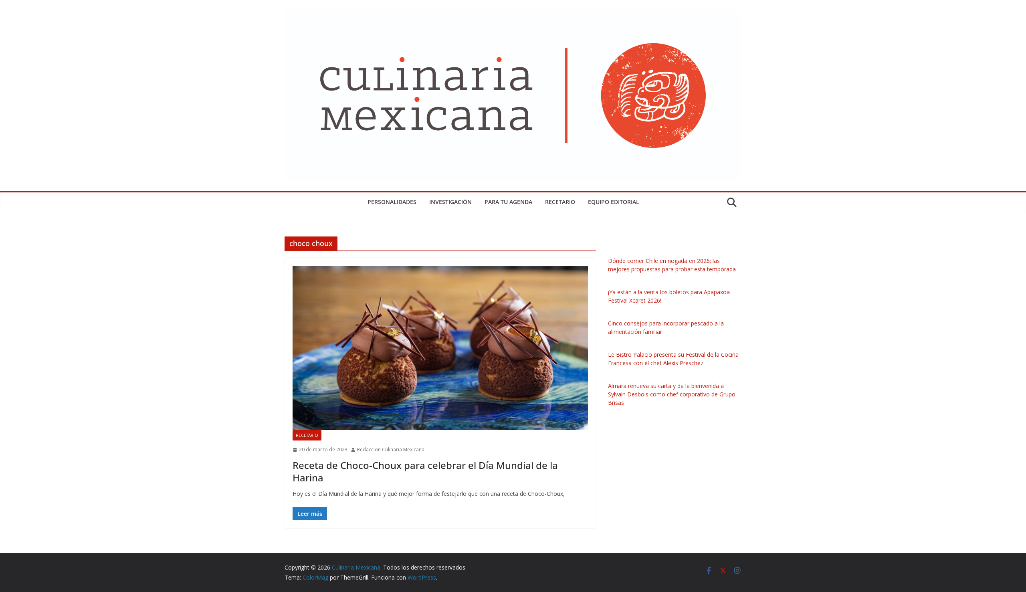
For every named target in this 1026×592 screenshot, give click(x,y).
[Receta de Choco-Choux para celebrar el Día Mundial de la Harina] (440, 348)
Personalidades (392, 202)
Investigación (450, 202)
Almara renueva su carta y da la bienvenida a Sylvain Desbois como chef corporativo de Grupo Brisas (671, 394)
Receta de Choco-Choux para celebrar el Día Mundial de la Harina (425, 471)
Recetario (560, 202)
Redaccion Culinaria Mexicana (390, 449)
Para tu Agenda (508, 202)
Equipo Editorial (613, 202)
